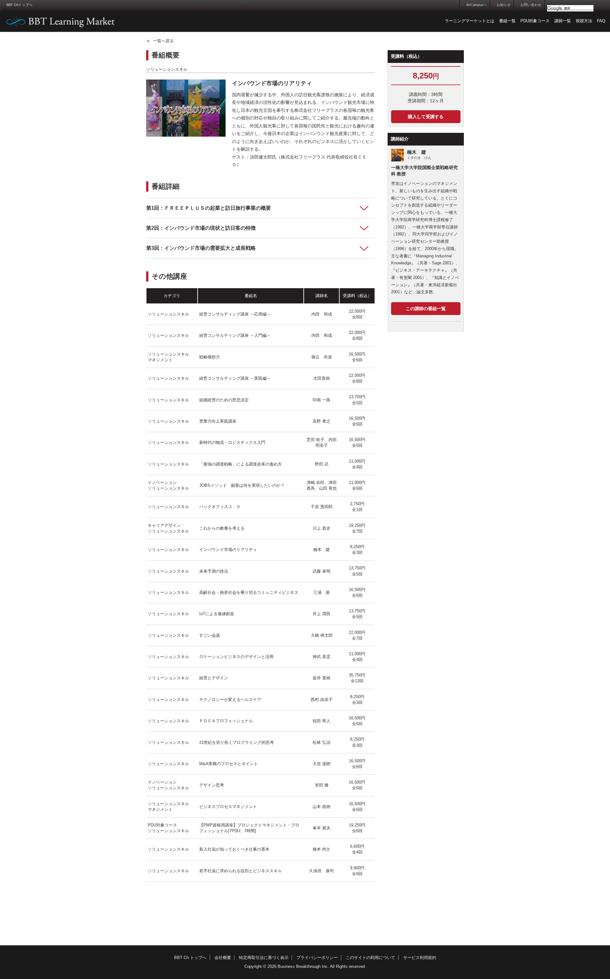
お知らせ (504, 5)
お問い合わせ (530, 5)
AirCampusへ (476, 5)
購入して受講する (426, 116)
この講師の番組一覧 (426, 308)
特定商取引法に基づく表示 (263, 957)
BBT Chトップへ (19, 5)
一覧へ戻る (160, 40)
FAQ (601, 20)
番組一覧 (507, 20)
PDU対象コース (535, 20)
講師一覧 (562, 20)
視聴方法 (584, 20)
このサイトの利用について (370, 957)
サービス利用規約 (419, 957)
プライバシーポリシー (317, 957)
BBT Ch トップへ (190, 957)
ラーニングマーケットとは (469, 20)
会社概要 (222, 957)
